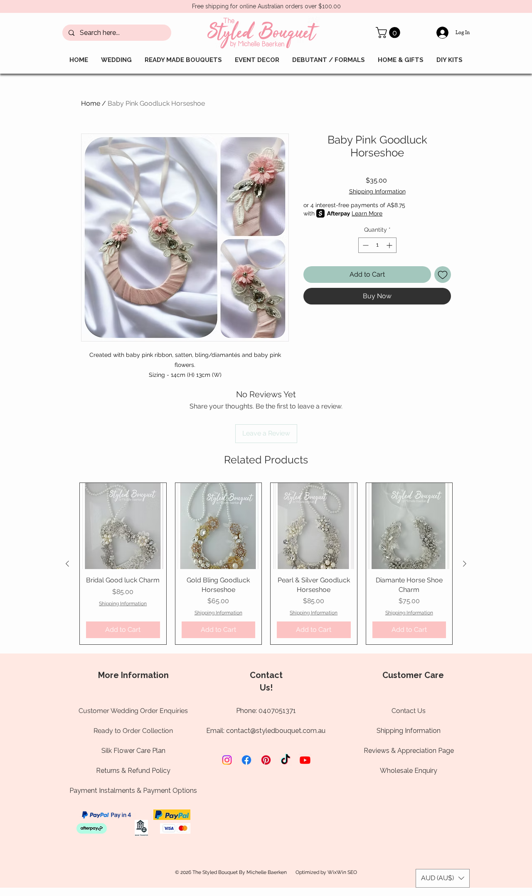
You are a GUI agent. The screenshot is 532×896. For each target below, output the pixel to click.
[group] (266, 563)
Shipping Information (377, 191)
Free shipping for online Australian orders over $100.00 (266, 6)
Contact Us (409, 711)
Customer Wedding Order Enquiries (133, 711)
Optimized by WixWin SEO (326, 872)
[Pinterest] (266, 760)
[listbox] (443, 878)
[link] (389, 32)
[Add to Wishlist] (442, 274)
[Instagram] (227, 760)
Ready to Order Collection (133, 731)
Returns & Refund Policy (133, 771)
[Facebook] (246, 760)
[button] (443, 878)
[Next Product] (465, 564)
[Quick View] (123, 526)
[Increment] (390, 245)
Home (90, 103)
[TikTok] (285, 760)
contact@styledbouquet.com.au (275, 731)
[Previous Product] (67, 564)
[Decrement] (365, 245)
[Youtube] (305, 760)
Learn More (367, 213)
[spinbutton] (377, 245)
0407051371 (277, 711)
